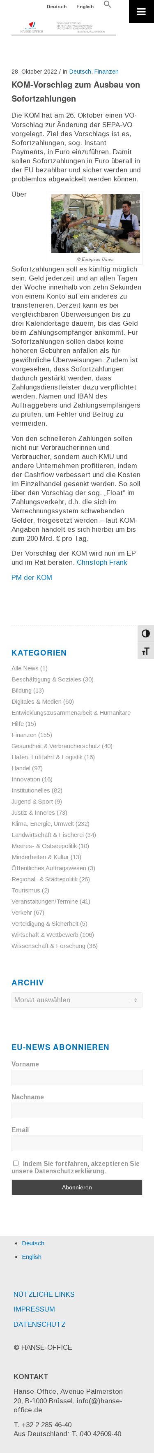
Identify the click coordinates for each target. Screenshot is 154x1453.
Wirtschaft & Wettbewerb (44, 934)
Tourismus (25, 890)
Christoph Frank (102, 562)
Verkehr (21, 912)
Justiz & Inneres (33, 812)
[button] (107, 6)
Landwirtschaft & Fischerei (47, 834)
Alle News (25, 668)
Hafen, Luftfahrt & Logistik (47, 756)
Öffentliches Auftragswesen (48, 867)
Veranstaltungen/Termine (44, 901)
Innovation (25, 779)
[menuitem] (57, 7)
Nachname (27, 1097)
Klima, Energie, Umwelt (42, 823)
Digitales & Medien (36, 701)
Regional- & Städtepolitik (44, 879)
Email (20, 1129)
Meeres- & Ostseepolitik (44, 845)
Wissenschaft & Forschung (48, 945)
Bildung (21, 690)
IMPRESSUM (34, 1309)
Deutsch (57, 6)
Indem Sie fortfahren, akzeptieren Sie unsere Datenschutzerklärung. (75, 1167)
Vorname (25, 1064)
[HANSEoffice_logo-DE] (63, 28)
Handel (20, 768)
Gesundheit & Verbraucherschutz (55, 745)
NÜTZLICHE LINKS (44, 1294)
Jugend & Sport (32, 801)
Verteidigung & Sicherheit (44, 923)
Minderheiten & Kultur (40, 856)
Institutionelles (30, 790)
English (85, 6)
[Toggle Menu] (141, 11)
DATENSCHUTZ (40, 1324)
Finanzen (106, 71)
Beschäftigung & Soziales (46, 679)
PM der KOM (31, 578)
